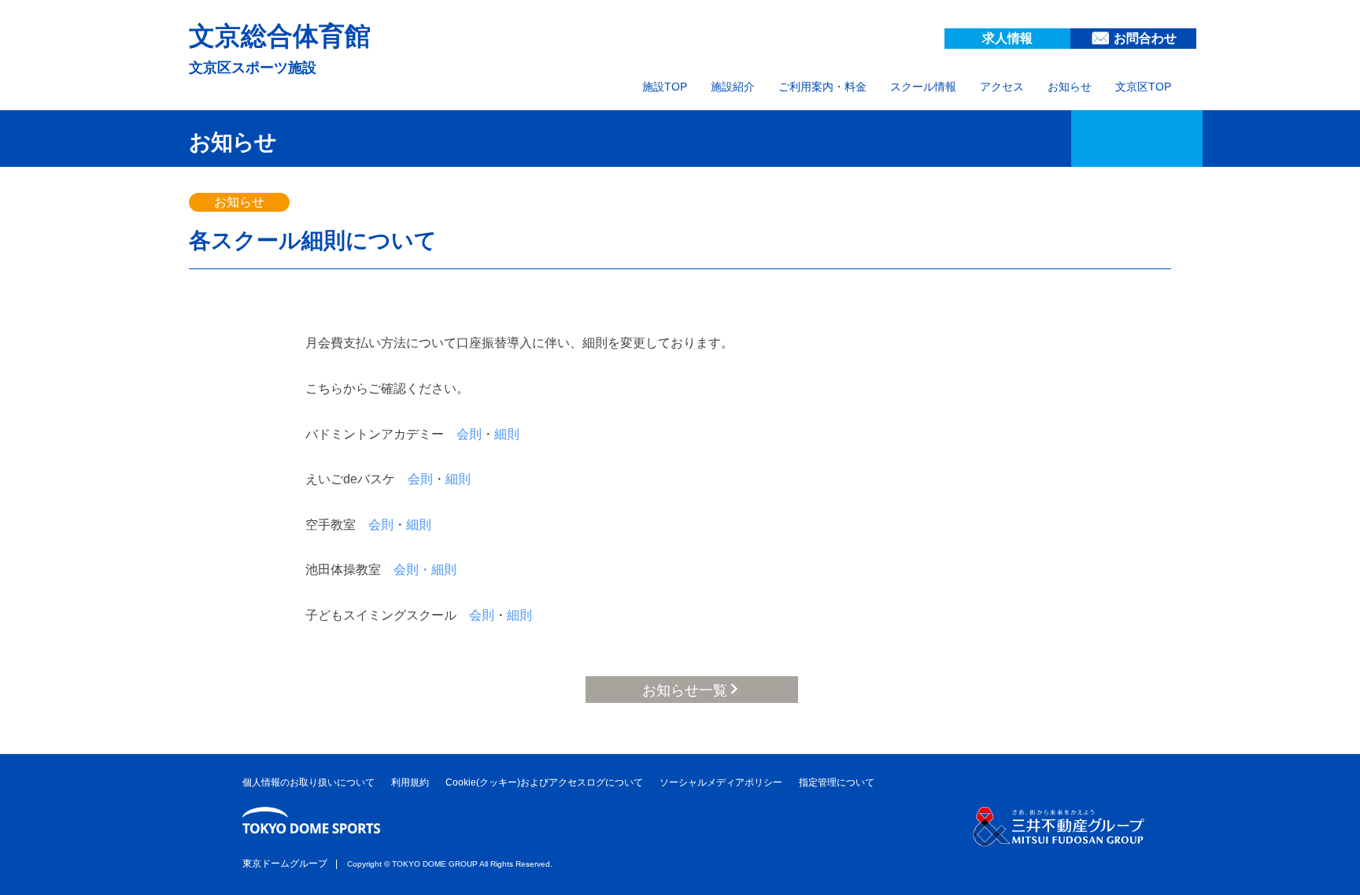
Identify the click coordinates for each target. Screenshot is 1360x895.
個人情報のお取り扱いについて (308, 782)
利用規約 (410, 782)
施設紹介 (733, 86)
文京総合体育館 (280, 35)
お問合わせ (1145, 38)
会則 (469, 434)
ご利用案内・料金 (822, 86)
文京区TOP (1143, 86)
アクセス (1002, 86)
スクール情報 (923, 86)
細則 (506, 434)
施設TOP (664, 86)
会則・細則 (425, 569)
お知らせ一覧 (684, 690)
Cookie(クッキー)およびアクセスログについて (544, 782)
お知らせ (1070, 86)
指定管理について (836, 782)
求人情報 (1007, 38)
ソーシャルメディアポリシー (721, 782)
